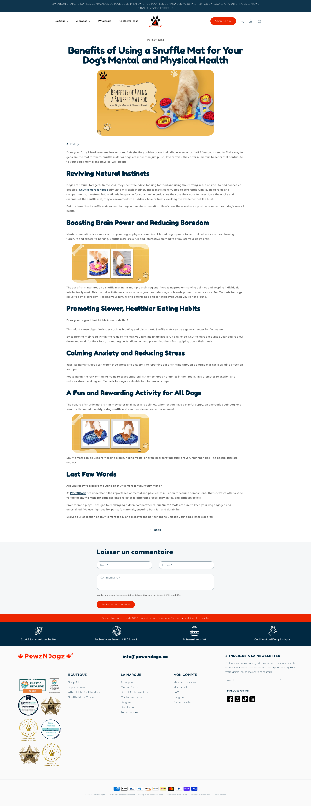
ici (182, 618)
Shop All (73, 682)
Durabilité (127, 707)
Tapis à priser (77, 687)
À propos (127, 682)
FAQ (176, 692)
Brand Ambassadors (134, 692)
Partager (75, 144)
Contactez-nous (131, 697)
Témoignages (129, 712)
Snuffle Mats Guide (81, 697)
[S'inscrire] (280, 680)
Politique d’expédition (200, 795)
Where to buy (223, 21)
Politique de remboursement (122, 795)
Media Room (129, 687)
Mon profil (180, 687)
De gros (178, 697)
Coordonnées (220, 795)
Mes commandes (184, 682)
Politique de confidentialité (150, 795)
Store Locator (182, 702)
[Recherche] (242, 21)
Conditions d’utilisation (176, 795)
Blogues (126, 702)
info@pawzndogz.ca (145, 656)
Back (157, 530)
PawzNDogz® (99, 795)
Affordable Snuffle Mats (84, 692)
